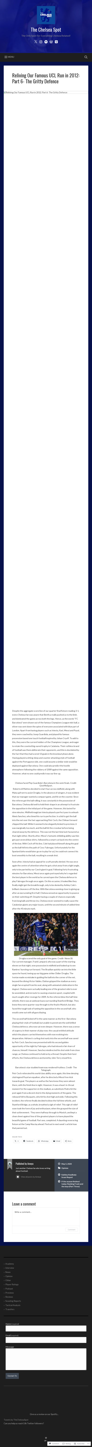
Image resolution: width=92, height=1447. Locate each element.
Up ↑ (46, 1441)
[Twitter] (36, 41)
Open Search (85, 57)
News (8, 1272)
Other (8, 1280)
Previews (9, 1292)
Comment (71, 1230)
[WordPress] (51, 41)
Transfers (9, 1309)
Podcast (9, 1288)
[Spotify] (46, 41)
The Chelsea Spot (46, 29)
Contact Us (12, 1376)
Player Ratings (12, 1284)
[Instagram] (41, 41)
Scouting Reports (13, 1301)
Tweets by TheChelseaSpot (16, 1420)
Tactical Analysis (12, 1305)
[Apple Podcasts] (56, 41)
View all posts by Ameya (31, 1177)
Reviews (9, 1297)
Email (12, 1335)
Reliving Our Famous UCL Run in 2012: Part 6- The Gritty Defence (45, 78)
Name (12, 1324)
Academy (9, 1264)
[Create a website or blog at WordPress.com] (46, 1438)
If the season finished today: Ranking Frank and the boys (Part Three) (72, 1184)
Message (10, 1347)
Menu (11, 57)
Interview (9, 1268)
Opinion (64, 1168)
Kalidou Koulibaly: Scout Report (69, 1176)
